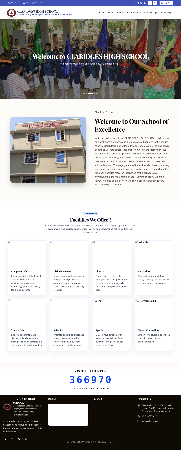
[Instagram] (138, 3)
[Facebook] (134, 3)
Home (101, 12)
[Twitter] (145, 3)
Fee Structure (133, 12)
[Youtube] (141, 3)
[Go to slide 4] (94, 93)
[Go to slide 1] (84, 93)
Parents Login (167, 12)
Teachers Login (151, 12)
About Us (110, 12)
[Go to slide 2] (86, 93)
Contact (120, 12)
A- (150, 3)
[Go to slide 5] (97, 93)
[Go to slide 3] (90, 93)
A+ (155, 3)
